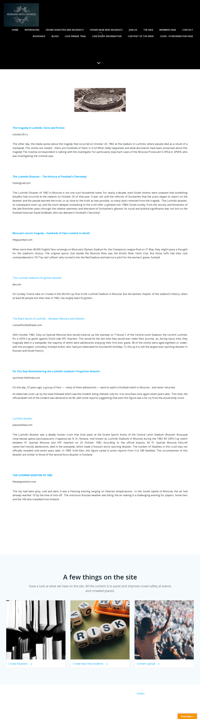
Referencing (32, 29)
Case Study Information (107, 36)
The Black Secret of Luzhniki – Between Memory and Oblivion (48, 318)
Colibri (140, 693)
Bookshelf (39, 36)
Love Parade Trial (75, 36)
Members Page (167, 29)
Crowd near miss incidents (106, 29)
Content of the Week (141, 36)
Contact (187, 29)
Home (15, 29)
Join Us (133, 29)
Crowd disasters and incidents (65, 29)
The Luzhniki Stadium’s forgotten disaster (37, 278)
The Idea (148, 29)
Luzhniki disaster (22, 418)
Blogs (55, 36)
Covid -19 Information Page (176, 36)
